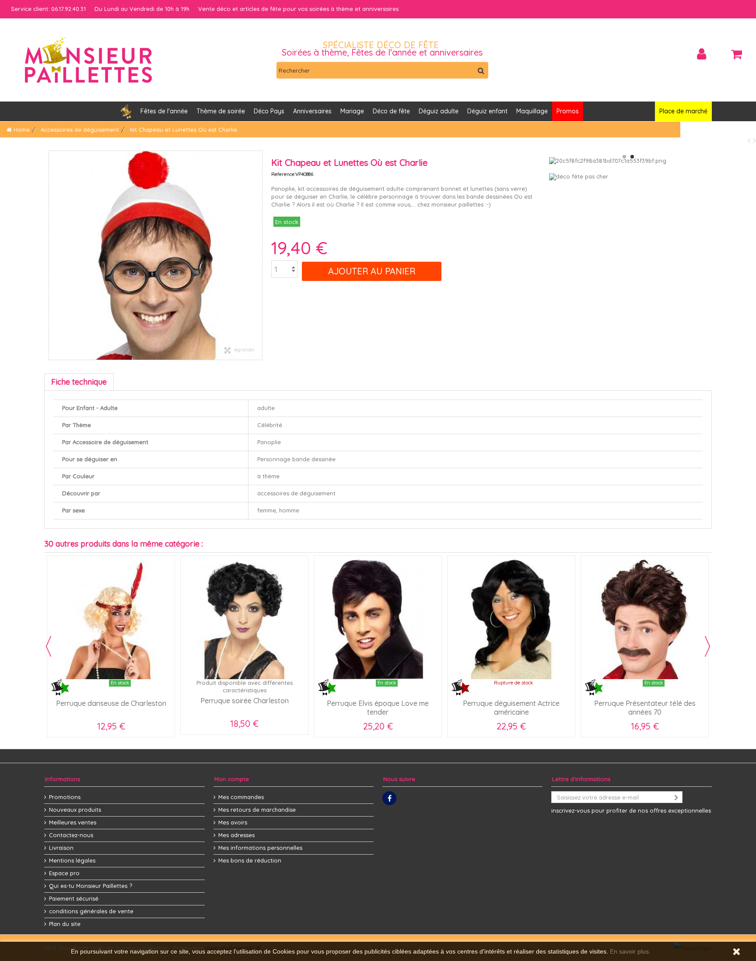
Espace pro (64, 873)
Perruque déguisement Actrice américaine (511, 707)
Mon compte (231, 778)
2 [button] (632, 156)
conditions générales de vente (91, 911)
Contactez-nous (71, 834)
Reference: (283, 174)
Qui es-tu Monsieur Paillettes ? (90, 885)
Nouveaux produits (75, 809)
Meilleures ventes (72, 822)
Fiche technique (79, 382)
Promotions (64, 796)
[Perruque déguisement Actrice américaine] (511, 619)
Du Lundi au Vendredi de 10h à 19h (141, 8)
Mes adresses (236, 834)
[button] (312, 111)
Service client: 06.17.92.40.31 (48, 8)
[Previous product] (750, 140)
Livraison (61, 847)
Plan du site (64, 923)
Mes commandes (241, 796)
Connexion (701, 54)
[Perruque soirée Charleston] (244, 619)
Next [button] (707, 646)
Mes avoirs (232, 822)
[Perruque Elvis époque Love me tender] (378, 619)
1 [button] (624, 156)
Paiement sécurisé (73, 898)
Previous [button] (48, 646)
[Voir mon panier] (736, 54)
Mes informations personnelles (260, 847)
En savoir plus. (630, 951)
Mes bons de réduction (249, 860)
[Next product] (754, 140)
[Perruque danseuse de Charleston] (111, 619)
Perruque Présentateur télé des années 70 (645, 707)
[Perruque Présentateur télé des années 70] (644, 619)
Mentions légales (72, 860)
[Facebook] (389, 798)
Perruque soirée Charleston (244, 700)
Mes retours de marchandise (257, 809)
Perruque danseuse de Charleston (111, 703)
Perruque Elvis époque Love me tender (378, 707)
